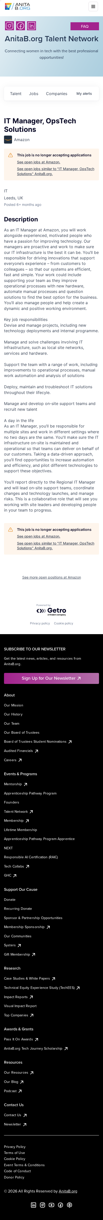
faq (84, 26)
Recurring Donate (18, 908)
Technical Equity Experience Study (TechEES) (39, 987)
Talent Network (16, 811)
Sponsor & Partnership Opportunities (33, 917)
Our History (13, 714)
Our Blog (11, 1081)
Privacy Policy (15, 1146)
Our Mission (13, 705)
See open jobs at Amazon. (38, 162)
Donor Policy (14, 1177)
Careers (10, 759)
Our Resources (16, 1072)
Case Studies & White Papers (27, 978)
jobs (33, 93)
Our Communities (18, 936)
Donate (10, 899)
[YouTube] (51, 1205)
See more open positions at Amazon (51, 577)
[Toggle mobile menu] (93, 6)
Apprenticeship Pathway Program (30, 793)
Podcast (10, 1090)
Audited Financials (18, 750)
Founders (11, 802)
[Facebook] (20, 25)
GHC (7, 875)
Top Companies (16, 1015)
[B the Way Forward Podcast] (69, 1205)
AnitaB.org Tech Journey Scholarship (33, 1048)
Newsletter (12, 1124)
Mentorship (13, 783)
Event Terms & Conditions (24, 1164)
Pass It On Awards (18, 1039)
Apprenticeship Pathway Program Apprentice (39, 838)
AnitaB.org (68, 1191)
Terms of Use (14, 1152)
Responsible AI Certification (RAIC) (31, 857)
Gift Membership (17, 954)
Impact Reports (16, 996)
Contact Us (13, 1114)
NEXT (8, 848)
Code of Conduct (17, 1170)
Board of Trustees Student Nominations (35, 741)
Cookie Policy (14, 1158)
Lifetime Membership (20, 829)
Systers (10, 945)
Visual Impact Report (20, 1005)
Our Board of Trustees (22, 732)
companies (56, 93)
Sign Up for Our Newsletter (49, 678)
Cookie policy (63, 623)
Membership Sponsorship (24, 926)
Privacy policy (40, 623)
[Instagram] (9, 25)
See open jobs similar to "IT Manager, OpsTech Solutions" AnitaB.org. (55, 171)
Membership (14, 820)
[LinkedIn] (31, 25)
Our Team (11, 723)
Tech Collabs (14, 866)
